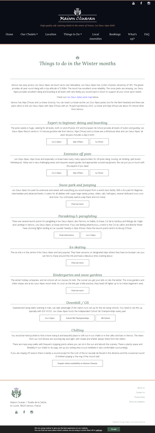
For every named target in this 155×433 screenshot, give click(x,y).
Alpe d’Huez (78, 142)
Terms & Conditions (137, 402)
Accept (113, 429)
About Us (141, 388)
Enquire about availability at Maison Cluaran (77, 363)
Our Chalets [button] (28, 34)
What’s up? (132, 36)
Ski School (105, 318)
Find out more (77, 204)
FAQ (146, 34)
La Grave (99, 142)
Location (50, 34)
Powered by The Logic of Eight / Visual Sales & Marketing (129, 422)
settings (99, 430)
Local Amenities (95, 36)
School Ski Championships (77, 318)
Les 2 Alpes (56, 142)
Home (9, 34)
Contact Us (140, 392)
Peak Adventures (66, 235)
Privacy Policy (140, 397)
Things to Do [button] (72, 34)
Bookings (115, 34)
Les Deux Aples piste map (79, 97)
